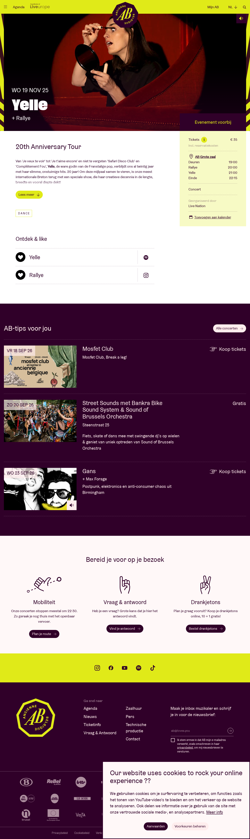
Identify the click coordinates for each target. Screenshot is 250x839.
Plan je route (42, 634)
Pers (130, 716)
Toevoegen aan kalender (212, 217)
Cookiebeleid (81, 833)
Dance (24, 213)
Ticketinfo (92, 724)
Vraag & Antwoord (100, 732)
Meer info (214, 812)
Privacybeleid (60, 833)
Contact (133, 739)
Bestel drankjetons (203, 628)
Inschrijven (230, 731)
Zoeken (244, 7)
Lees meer (27, 194)
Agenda (18, 7)
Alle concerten (227, 328)
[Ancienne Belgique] (125, 14)
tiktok (152, 668)
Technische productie (136, 727)
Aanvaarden (156, 826)
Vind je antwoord (122, 628)
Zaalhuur (134, 708)
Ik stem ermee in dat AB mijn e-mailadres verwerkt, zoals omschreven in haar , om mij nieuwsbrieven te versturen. (201, 745)
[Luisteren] (241, 18)
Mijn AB (213, 7)
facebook (111, 668)
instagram (97, 668)
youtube (124, 668)
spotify (138, 668)
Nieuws (90, 716)
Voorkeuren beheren (190, 826)
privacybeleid (185, 747)
